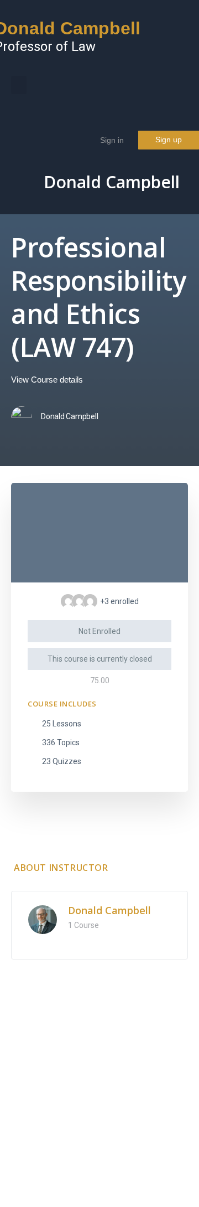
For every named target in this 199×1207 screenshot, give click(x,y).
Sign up (168, 139)
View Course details (48, 379)
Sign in (112, 140)
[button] (19, 85)
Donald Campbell (112, 182)
